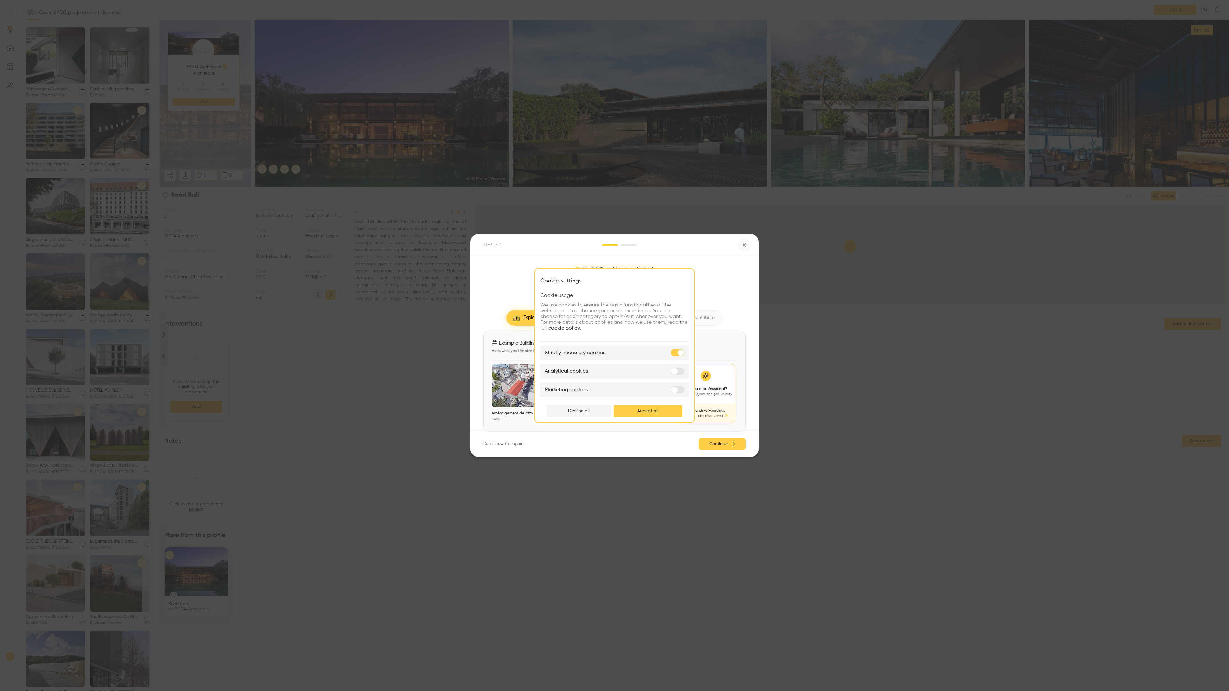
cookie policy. (564, 328)
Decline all (579, 411)
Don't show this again (503, 444)
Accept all (647, 411)
